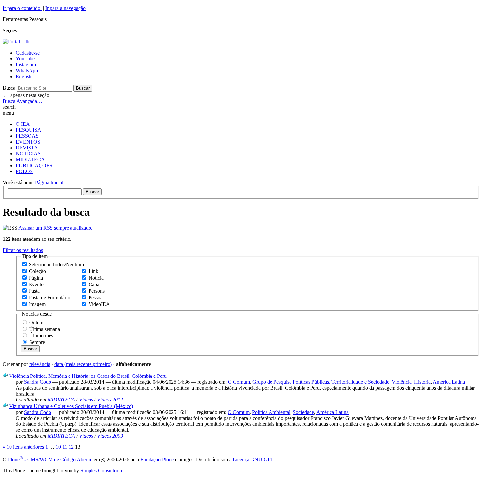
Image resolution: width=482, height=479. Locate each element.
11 (64, 447)
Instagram (26, 64)
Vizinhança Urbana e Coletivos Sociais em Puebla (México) (71, 406)
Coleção (37, 271)
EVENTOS (28, 142)
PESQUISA (28, 130)
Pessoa (96, 297)
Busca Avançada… (22, 101)
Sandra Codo (37, 382)
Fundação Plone (157, 459)
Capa (94, 284)
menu (8, 113)
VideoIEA (99, 304)
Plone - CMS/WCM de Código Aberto (49, 459)
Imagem (37, 304)
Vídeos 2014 (110, 399)
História (422, 382)
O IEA (23, 124)
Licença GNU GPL (253, 459)
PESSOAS (27, 136)
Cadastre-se (28, 53)
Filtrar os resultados (23, 250)
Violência (402, 382)
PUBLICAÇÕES (34, 165)
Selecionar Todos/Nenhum (56, 264)
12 (71, 447)
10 (58, 447)
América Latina (449, 382)
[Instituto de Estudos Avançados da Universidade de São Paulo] (16, 41)
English (23, 76)
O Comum (239, 382)
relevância (39, 364)
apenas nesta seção (29, 95)
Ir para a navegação (65, 8)
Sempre (37, 342)
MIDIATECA (30, 159)
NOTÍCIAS (28, 153)
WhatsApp (27, 70)
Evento (36, 284)
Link (93, 271)
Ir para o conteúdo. (22, 8)
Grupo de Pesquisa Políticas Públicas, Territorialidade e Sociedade (320, 382)
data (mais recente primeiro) (83, 364)
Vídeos (86, 399)
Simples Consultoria (101, 470)
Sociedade (303, 412)
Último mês (41, 335)
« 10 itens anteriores (24, 447)
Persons (97, 291)
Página (36, 278)
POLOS (24, 171)
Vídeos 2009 (110, 436)
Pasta (34, 291)
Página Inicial (49, 182)
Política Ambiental (271, 412)
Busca (9, 88)
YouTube (25, 58)
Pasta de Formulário (49, 297)
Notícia (96, 278)
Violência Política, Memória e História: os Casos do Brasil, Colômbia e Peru (88, 376)
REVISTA (27, 147)
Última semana (44, 329)
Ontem (36, 322)
